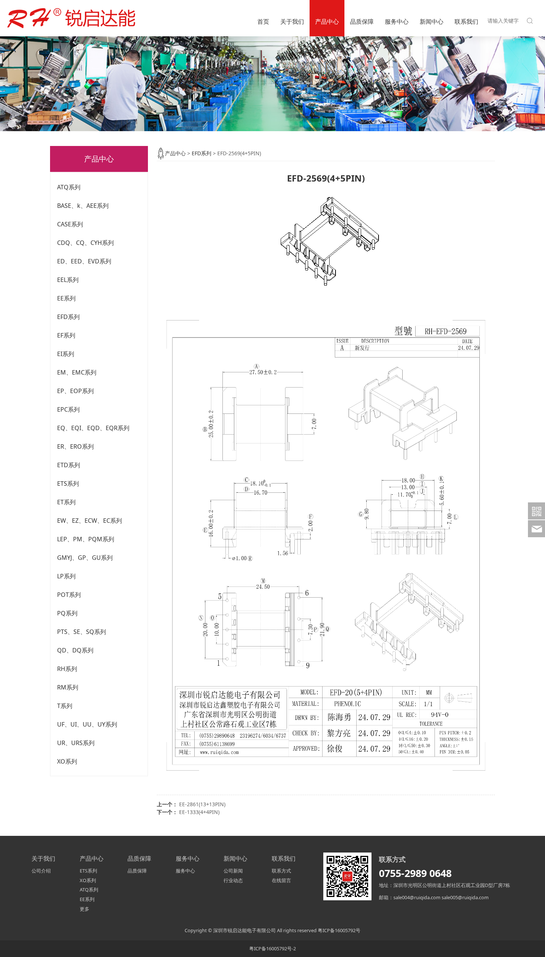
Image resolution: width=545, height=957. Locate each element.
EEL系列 (68, 280)
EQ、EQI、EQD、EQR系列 (93, 428)
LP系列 (66, 576)
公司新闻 (233, 870)
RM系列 (67, 687)
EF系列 (66, 335)
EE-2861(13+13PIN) (202, 804)
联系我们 (466, 21)
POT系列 (69, 595)
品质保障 (362, 21)
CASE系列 (70, 224)
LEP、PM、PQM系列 (85, 539)
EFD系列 (68, 317)
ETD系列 (68, 465)
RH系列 (67, 669)
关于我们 (292, 21)
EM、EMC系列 (76, 372)
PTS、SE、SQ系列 (81, 632)
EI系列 (65, 354)
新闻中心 (431, 21)
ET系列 (66, 502)
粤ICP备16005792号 (339, 930)
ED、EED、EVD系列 (84, 261)
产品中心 (327, 21)
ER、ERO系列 (75, 446)
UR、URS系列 (76, 743)
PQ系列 (67, 613)
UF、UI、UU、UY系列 (87, 724)
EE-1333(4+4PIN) (199, 811)
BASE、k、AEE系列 (83, 206)
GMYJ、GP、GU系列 (85, 558)
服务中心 (397, 21)
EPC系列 (68, 409)
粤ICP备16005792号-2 (272, 948)
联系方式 (281, 870)
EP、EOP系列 (75, 391)
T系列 (64, 706)
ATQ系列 (68, 187)
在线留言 (281, 880)
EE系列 (66, 298)
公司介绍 (41, 870)
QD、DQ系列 (75, 650)
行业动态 (233, 880)
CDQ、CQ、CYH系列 (85, 243)
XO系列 (67, 761)
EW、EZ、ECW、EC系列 (89, 520)
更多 (84, 909)
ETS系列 (68, 483)
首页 (263, 21)
